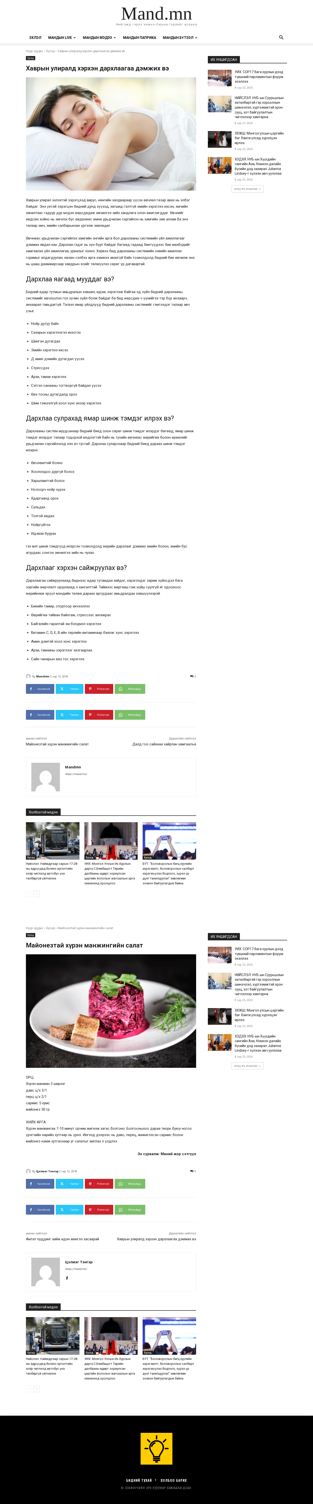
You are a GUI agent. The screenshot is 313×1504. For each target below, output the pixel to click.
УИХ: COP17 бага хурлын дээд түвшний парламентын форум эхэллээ (259, 76)
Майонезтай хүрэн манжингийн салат (57, 744)
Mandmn (42, 676)
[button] (281, 38)
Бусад (50, 51)
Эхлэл (35, 38)
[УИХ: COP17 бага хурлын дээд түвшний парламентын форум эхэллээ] (220, 78)
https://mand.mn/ (76, 774)
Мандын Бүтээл (178, 38)
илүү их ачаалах (245, 189)
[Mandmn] (29, 676)
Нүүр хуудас (34, 51)
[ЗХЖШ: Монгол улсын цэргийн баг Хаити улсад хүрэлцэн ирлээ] (220, 139)
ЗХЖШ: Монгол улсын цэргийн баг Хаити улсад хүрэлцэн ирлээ (259, 138)
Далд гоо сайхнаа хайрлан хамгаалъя (164, 744)
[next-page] (37, 894)
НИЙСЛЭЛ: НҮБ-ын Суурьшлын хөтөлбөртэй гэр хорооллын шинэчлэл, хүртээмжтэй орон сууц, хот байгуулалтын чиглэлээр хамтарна (259, 107)
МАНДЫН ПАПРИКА (139, 38)
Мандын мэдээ (97, 38)
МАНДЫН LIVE (60, 38)
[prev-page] (29, 894)
